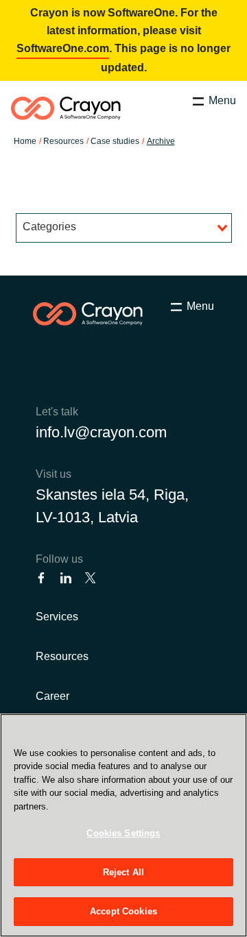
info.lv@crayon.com (101, 432)
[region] (123, 825)
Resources (62, 656)
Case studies (115, 141)
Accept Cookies (123, 911)
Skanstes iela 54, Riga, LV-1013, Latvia (112, 506)
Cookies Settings (123, 833)
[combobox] (124, 228)
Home (25, 141)
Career (52, 696)
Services (57, 616)
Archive (161, 141)
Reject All (123, 872)
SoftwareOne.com (62, 48)
